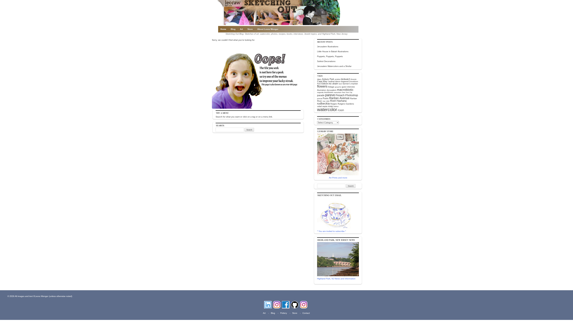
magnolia (320, 92)
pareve (330, 95)
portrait (319, 98)
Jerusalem (331, 90)
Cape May (322, 81)
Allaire (319, 79)
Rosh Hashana (338, 100)
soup (330, 106)
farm (340, 84)
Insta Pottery (303, 304)
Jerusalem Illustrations (327, 46)
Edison (324, 83)
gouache (338, 87)
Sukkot (335, 106)
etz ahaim (333, 83)
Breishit (353, 79)
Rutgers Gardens (346, 104)
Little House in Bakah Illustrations (332, 51)
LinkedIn (268, 302)
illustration (321, 90)
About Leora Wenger (267, 29)
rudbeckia (323, 103)
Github (294, 302)
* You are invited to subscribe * (331, 231)
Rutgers (333, 104)
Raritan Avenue (339, 98)
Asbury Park (328, 79)
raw (324, 101)
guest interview (348, 87)
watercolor (327, 109)
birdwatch (345, 79)
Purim (326, 98)
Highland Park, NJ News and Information (336, 278)
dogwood (345, 81)
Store (250, 29)
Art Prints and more (338, 178)
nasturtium (337, 92)
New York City (347, 92)
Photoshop (351, 95)
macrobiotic (345, 89)
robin (327, 101)
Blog (233, 29)
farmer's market (350, 84)
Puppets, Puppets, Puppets (330, 56)
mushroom (328, 92)
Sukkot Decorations (326, 61)
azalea (337, 79)
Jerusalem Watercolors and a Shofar (334, 66)
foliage (331, 87)
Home (223, 29)
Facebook (285, 302)
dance (337, 81)
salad (319, 106)
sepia (324, 106)
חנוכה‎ (341, 110)
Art (241, 29)
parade (321, 95)
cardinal (331, 81)
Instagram (277, 302)
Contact (306, 313)
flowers (322, 86)
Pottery (283, 313)
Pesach (340, 95)
